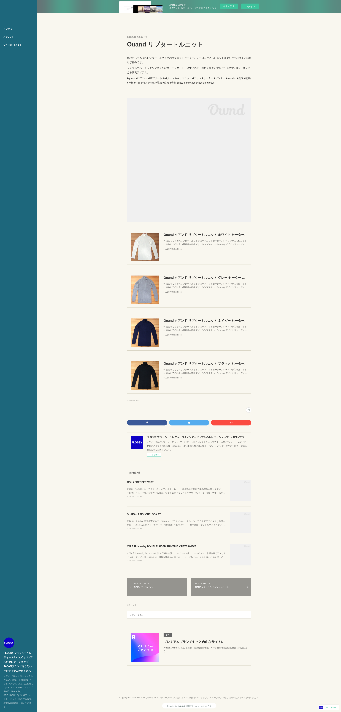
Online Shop (12, 44)
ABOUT (9, 36)
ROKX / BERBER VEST (140, 482)
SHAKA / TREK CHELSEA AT (144, 514)
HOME (8, 28)
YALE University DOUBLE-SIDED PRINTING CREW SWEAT (161, 546)
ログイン (250, 6)
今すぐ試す (229, 6)
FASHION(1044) (133, 400)
